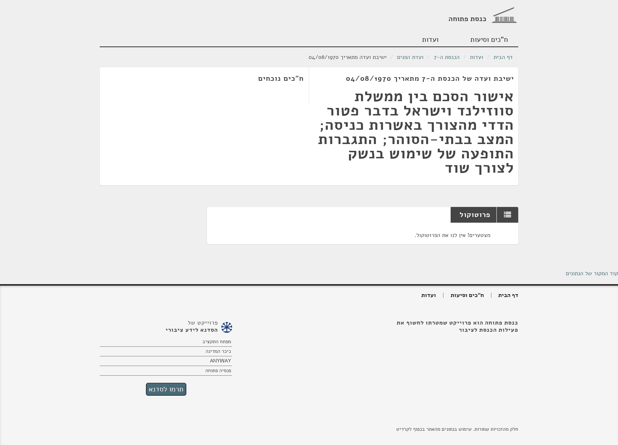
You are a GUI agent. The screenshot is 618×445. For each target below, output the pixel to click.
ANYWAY (220, 360)
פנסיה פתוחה (218, 370)
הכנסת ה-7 (447, 57)
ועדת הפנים (410, 57)
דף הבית (503, 57)
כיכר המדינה (218, 351)
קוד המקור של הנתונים (592, 273)
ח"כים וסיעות (489, 39)
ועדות (430, 39)
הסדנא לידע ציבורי (192, 330)
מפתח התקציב (216, 341)
